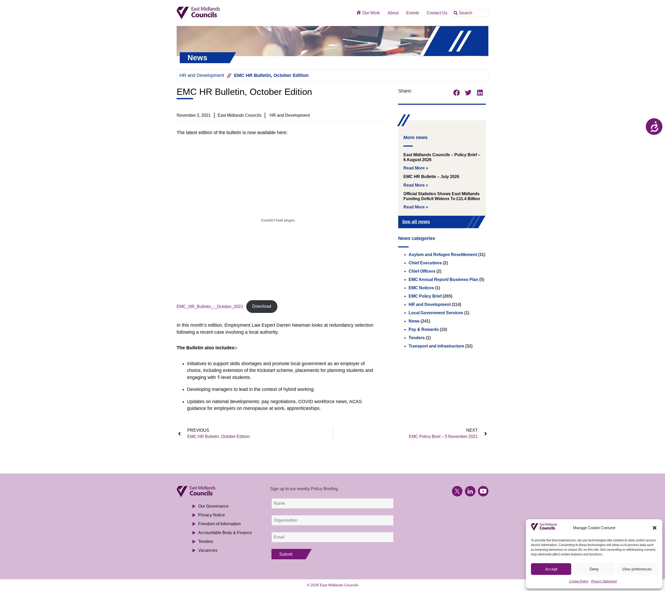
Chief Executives (425, 263)
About (393, 13)
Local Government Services (436, 313)
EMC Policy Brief (425, 296)
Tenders (417, 338)
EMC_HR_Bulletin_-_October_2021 (210, 306)
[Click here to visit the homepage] (216, 491)
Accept (551, 569)
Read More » (415, 168)
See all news (416, 221)
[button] (654, 527)
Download (261, 306)
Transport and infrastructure (436, 346)
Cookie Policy (579, 581)
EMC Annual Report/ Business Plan (443, 279)
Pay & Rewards (424, 329)
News (414, 321)
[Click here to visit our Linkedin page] (470, 491)
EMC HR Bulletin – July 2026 (431, 176)
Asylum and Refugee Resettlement (443, 254)
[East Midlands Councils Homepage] (216, 13)
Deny (594, 569)
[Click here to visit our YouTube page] (483, 491)
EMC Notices (421, 288)
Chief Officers (422, 271)
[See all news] (473, 222)
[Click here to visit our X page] (457, 491)
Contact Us (437, 13)
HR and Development (201, 75)
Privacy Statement (604, 581)
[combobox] (470, 13)
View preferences (637, 569)
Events (412, 13)
